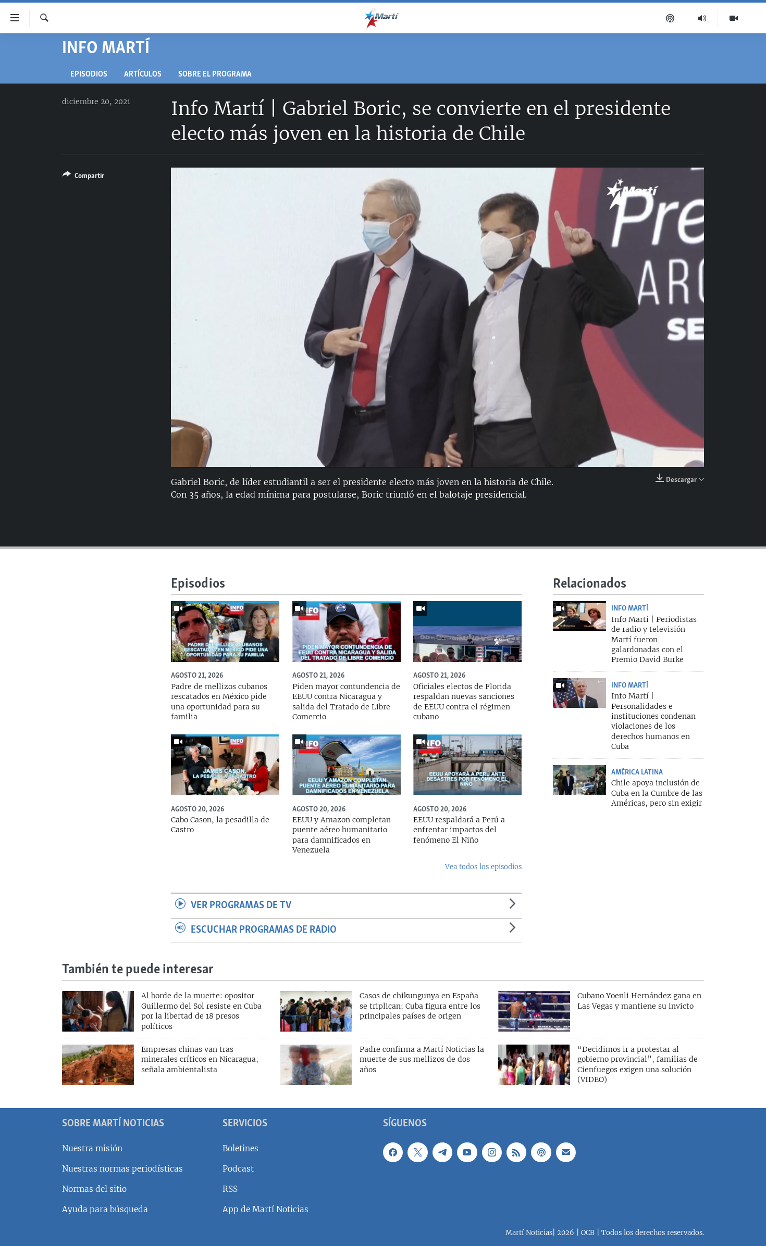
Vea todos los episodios (483, 866)
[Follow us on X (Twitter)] (417, 1152)
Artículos (143, 75)
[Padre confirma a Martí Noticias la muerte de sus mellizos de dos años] (316, 1065)
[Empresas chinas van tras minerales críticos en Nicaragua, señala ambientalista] (98, 1065)
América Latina (637, 772)
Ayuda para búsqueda (105, 1209)
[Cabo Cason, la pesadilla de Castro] (225, 764)
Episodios (88, 75)
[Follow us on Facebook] (393, 1152)
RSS (230, 1189)
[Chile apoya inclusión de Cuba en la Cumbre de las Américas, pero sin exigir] (579, 780)
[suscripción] (566, 1152)
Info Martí (629, 608)
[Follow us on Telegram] (442, 1152)
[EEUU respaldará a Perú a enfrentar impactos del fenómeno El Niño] (467, 764)
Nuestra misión (92, 1148)
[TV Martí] (733, 18)
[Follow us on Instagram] (492, 1152)
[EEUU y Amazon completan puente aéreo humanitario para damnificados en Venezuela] (346, 764)
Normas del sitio (94, 1189)
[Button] (83, 177)
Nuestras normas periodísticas (122, 1168)
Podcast (238, 1168)
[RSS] (516, 1152)
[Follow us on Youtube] (467, 1152)
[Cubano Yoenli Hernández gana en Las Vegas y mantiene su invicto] (534, 1011)
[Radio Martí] (702, 18)
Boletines (240, 1148)
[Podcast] (670, 18)
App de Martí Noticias (265, 1209)
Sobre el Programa (215, 75)
